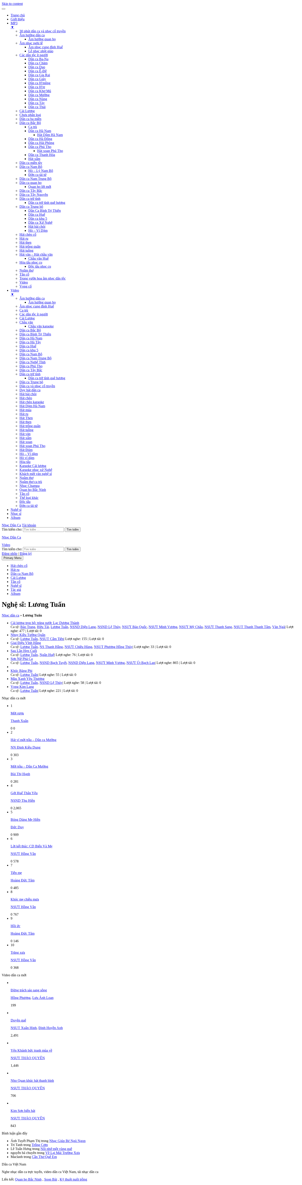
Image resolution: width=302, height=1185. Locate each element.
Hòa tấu (25, 462)
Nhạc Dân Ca (11, 525)
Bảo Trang (27, 627)
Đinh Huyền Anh (50, 1028)
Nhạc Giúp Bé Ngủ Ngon (67, 1141)
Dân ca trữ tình (29, 198)
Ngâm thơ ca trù (30, 482)
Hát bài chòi (36, 226)
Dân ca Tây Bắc (30, 191)
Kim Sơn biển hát (23, 1111)
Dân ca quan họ (30, 183)
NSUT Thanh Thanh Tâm (252, 627)
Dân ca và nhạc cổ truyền (37, 386)
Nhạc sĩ (16, 514)
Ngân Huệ (47, 655)
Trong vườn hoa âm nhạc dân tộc (42, 278)
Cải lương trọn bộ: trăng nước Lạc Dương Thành (45, 623)
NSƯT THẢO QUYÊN (28, 1058)
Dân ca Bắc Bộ (30, 123)
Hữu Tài (43, 627)
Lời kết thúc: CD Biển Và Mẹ (31, 846)
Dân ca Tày (36, 103)
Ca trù (32, 127)
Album (15, 518)
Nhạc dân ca (10, 615)
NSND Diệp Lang (83, 627)
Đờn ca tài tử (37, 175)
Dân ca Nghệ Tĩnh (32, 362)
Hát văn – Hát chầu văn (36, 254)
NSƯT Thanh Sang (218, 627)
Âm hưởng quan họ (42, 39)
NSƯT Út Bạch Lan (140, 663)
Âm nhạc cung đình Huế (45, 47)
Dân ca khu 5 (37, 218)
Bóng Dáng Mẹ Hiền (25, 819)
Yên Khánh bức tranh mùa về (31, 1050)
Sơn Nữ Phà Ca (22, 659)
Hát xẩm (34, 159)
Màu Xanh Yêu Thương (27, 679)
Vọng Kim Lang (22, 687)
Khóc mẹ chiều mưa (25, 899)
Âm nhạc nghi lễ (31, 43)
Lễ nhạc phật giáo (40, 51)
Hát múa (25, 410)
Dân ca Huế (36, 214)
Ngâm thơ (26, 270)
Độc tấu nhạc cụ (39, 266)
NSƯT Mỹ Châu (191, 627)
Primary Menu (12, 558)
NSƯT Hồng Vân (23, 854)
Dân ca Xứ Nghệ (40, 222)
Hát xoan (25, 442)
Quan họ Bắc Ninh (32, 490)
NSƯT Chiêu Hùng (78, 647)
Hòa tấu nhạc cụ (30, 262)
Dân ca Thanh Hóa (41, 155)
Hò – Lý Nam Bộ (40, 171)
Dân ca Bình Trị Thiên (35, 334)
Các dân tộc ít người (33, 55)
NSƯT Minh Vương (163, 627)
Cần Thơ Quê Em (44, 1157)
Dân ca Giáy (37, 79)
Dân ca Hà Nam (39, 131)
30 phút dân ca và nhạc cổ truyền (42, 31)
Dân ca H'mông (39, 83)
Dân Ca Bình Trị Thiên (44, 210)
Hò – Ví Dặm (38, 230)
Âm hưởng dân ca (32, 35)
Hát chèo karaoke (31, 402)
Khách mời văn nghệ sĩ (35, 474)
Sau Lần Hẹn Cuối (24, 651)
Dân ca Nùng (37, 99)
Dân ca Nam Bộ (30, 167)
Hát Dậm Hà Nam (50, 135)
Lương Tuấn (59, 627)
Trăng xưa (18, 952)
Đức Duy (17, 827)
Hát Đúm (25, 450)
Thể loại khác (28, 498)
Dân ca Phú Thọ (39, 147)
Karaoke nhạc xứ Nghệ (35, 470)
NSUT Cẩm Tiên (52, 639)
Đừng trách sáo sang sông (29, 990)
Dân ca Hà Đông (40, 139)
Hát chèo (25, 398)
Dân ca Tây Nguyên (33, 195)
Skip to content (12, 4)
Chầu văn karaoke (41, 326)
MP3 (14, 25)
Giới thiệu (18, 19)
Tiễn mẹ (16, 873)
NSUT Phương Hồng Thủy (113, 647)
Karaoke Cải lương (32, 466)
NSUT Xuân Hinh (24, 1028)
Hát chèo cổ (27, 234)
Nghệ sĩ (16, 510)
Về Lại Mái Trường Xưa (62, 1153)
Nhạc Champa (29, 486)
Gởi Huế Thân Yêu (24, 793)
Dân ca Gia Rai (39, 75)
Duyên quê (18, 1020)
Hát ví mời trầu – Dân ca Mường (33, 740)
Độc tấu (25, 502)
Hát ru (23, 238)
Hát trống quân (29, 246)
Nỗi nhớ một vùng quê (56, 1149)
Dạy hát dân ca (29, 390)
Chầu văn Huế (38, 258)
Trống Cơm (40, 1145)
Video (23, 282)
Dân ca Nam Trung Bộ (35, 179)
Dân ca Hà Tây (30, 342)
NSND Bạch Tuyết (53, 663)
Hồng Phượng (21, 998)
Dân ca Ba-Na (38, 59)
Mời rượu (17, 713)
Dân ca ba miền (30, 119)
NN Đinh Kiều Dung (25, 747)
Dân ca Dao (36, 67)
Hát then (25, 242)
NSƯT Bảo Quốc (134, 627)
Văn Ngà (278, 627)
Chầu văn (26, 322)
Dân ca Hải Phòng (41, 143)
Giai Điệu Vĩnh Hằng (26, 643)
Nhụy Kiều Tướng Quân (28, 635)
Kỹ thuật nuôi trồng (73, 1179)
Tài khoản (29, 525)
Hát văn (25, 434)
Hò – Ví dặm (28, 454)
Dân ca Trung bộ (31, 206)
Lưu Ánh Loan (43, 998)
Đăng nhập (9, 553)
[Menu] (3, 9)
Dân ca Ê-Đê (37, 71)
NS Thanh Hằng (51, 647)
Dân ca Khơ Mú (39, 91)
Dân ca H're (36, 87)
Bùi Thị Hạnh (20, 774)
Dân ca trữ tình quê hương (46, 202)
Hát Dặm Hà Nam (32, 406)
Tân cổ (24, 274)
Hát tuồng (26, 250)
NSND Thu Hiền (23, 800)
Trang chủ (18, 15)
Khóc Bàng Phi (21, 671)
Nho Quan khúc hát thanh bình (32, 1080)
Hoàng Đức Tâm (22, 880)
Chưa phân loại (30, 115)
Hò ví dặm (26, 458)
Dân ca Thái (37, 107)
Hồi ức (15, 926)
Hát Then (26, 418)
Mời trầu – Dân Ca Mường (29, 766)
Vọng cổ (25, 286)
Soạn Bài (50, 1179)
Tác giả (16, 590)
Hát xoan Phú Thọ (50, 151)
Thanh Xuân (19, 721)
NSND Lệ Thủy (108, 627)
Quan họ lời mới (39, 187)
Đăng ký (26, 553)
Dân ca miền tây (30, 163)
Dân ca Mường (39, 95)
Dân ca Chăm (38, 63)
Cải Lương (27, 111)
